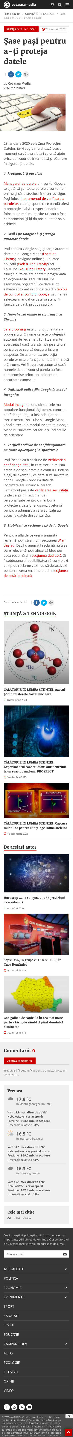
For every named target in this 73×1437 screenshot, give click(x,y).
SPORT (9, 1306)
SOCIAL (9, 1325)
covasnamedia (23, 4)
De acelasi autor (20, 847)
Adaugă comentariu (19, 1061)
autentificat (28, 1070)
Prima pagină (12, 14)
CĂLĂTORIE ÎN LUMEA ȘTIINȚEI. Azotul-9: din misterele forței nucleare (35, 692)
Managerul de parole (20, 183)
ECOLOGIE (12, 1362)
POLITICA (11, 1278)
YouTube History (32, 269)
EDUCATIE (11, 1334)
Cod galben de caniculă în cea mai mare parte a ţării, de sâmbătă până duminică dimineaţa (33, 1022)
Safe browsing (15, 329)
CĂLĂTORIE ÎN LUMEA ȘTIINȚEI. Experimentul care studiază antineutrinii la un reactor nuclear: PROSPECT (35, 767)
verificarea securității (51, 490)
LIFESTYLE (11, 1372)
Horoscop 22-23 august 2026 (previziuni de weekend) (34, 900)
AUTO (8, 1353)
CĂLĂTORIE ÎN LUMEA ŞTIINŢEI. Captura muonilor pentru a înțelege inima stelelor (35, 826)
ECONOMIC (13, 1287)
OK (69, 1416)
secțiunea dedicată (46, 555)
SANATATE (11, 1315)
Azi (9, 1217)
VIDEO (9, 1390)
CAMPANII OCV (15, 1344)
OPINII (9, 1381)
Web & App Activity (33, 264)
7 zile (17, 1217)
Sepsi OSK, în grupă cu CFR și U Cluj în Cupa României (32, 962)
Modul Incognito (17, 404)
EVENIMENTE (14, 1297)
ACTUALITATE (14, 1269)
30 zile (27, 1217)
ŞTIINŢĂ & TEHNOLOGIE (40, 14)
